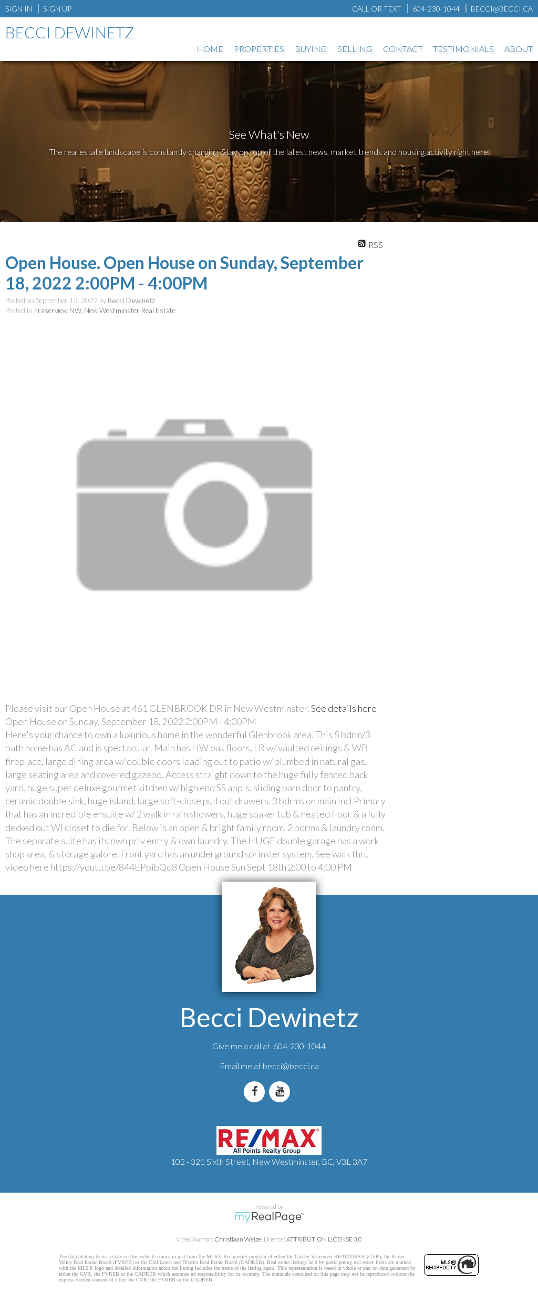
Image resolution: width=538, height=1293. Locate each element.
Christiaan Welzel (238, 1239)
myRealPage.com (269, 1217)
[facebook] (256, 1092)
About (518, 49)
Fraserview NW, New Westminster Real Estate (104, 310)
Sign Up (57, 8)
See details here (344, 708)
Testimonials (463, 49)
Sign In (18, 8)
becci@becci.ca (291, 1066)
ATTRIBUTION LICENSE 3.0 (324, 1239)
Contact (402, 49)
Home (209, 49)
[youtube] (281, 1092)
